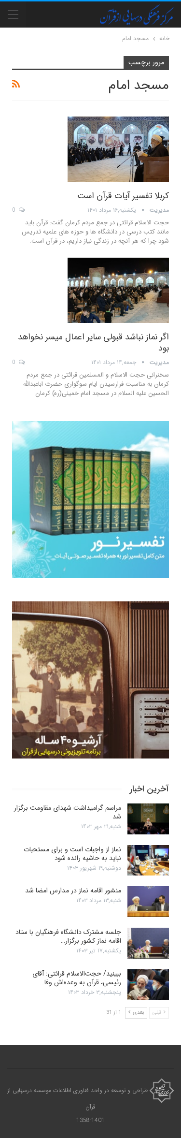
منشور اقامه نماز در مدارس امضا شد (73, 890)
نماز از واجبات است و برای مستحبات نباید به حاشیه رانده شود (72, 853)
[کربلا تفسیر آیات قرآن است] (118, 149)
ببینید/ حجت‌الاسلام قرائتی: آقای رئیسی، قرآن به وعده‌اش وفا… (76, 978)
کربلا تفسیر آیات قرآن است (123, 196)
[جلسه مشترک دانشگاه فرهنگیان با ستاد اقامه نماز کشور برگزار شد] (148, 943)
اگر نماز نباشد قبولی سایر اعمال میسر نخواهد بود (93, 342)
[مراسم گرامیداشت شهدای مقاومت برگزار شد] (148, 818)
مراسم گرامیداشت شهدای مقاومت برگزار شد (67, 812)
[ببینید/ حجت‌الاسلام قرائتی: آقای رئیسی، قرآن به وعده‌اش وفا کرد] (148, 984)
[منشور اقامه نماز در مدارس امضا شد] (148, 901)
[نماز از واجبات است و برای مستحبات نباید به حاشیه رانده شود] (148, 860)
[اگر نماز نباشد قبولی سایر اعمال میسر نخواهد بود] (118, 290)
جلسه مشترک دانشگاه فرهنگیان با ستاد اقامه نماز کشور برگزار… (68, 936)
